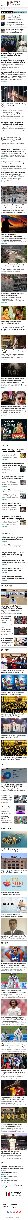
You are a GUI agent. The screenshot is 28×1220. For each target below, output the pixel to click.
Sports (4, 943)
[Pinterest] (20, 1212)
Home (4, 1200)
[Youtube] (17, 1212)
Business (5, 650)
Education (6, 828)
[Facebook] (8, 1212)
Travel (4, 764)
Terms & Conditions (14, 1203)
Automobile (6, 586)
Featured (5, 446)
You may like (6, 533)
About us (13, 1200)
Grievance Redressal (13, 1206)
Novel (4, 1162)
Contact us (5, 1206)
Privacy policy (4, 1203)
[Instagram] (14, 1212)
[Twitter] (11, 1212)
